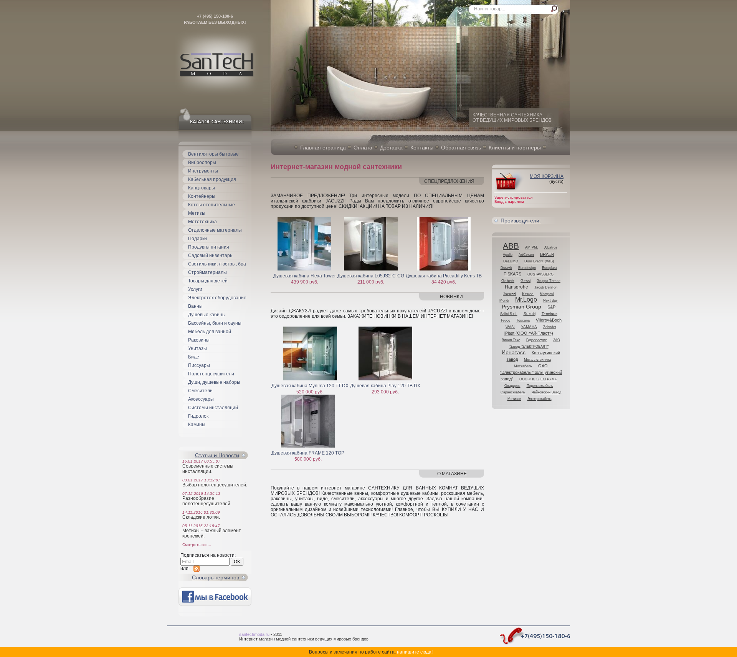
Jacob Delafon (545, 287)
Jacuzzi (509, 294)
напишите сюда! (415, 652)
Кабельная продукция (212, 179)
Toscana (523, 320)
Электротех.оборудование (217, 297)
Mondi (504, 300)
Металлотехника (537, 359)
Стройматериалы (207, 272)
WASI (510, 327)
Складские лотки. (201, 517)
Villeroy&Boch (549, 320)
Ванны (195, 306)
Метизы (196, 213)
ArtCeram (526, 255)
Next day (550, 300)
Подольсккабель (540, 386)
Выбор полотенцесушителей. (214, 485)
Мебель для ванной (209, 331)
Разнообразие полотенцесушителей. (206, 501)
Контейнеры (201, 196)
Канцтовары (201, 188)
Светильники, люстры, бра (217, 264)
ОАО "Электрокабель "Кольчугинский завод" (531, 372)
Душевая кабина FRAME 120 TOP (307, 453)
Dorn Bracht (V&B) (539, 261)
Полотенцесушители (211, 374)
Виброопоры (202, 162)
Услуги (195, 289)
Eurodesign (527, 268)
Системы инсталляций (213, 407)
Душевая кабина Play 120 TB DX (385, 385)
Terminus (549, 314)
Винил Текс (511, 340)
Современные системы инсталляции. (207, 468)
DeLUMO (510, 261)
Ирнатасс (513, 352)
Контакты (421, 147)
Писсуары (199, 365)
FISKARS (512, 274)
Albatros (550, 247)
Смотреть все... (196, 545)
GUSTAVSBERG (540, 274)
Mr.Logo (526, 299)
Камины (196, 424)
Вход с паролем (509, 201)
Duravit (506, 268)
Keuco (528, 294)
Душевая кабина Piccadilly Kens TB (444, 276)
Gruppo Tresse (548, 281)
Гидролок (198, 416)
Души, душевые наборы (214, 382)
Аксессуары (201, 399)
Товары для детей (208, 281)
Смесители (200, 390)
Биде (193, 357)
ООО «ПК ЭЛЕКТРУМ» (538, 379)
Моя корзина (546, 176)
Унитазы (197, 348)
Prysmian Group (521, 307)
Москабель (523, 366)
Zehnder (549, 327)
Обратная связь (461, 147)
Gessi (525, 281)
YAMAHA (529, 327)
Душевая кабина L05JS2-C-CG (370, 276)
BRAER (547, 254)
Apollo (507, 255)
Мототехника (202, 221)
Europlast (549, 268)
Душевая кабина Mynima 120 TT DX (310, 385)
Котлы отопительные (211, 204)
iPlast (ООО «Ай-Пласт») (528, 333)
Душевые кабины (207, 314)
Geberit (507, 281)
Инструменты (203, 171)
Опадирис (512, 386)
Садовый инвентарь (210, 255)
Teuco (505, 320)
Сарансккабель (513, 392)
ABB (511, 245)
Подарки (197, 238)
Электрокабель (539, 399)
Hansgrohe (516, 287)
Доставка (391, 147)
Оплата (363, 147)
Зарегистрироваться (513, 197)
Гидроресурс (536, 340)
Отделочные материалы (215, 230)
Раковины (199, 340)
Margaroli (547, 294)
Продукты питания (208, 247)
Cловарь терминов (215, 577)
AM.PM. (531, 247)
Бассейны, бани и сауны (214, 323)
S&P (551, 307)
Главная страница (323, 147)
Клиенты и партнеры (515, 147)
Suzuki (529, 314)
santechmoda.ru (254, 634)
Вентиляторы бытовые (213, 154)
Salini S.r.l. (508, 314)
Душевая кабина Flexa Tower (304, 276)
